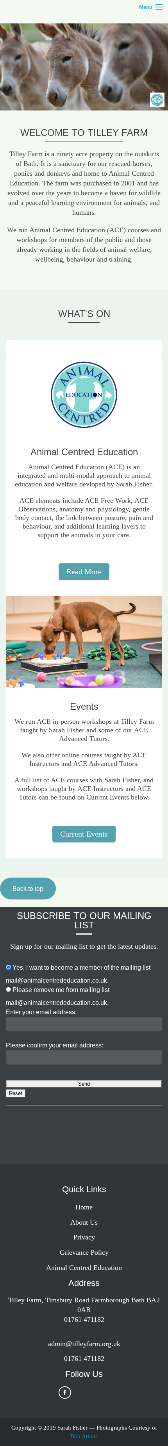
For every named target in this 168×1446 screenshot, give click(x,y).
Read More (84, 571)
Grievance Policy (84, 1252)
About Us (84, 1222)
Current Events (84, 834)
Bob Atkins (84, 1436)
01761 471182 (84, 1358)
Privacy (84, 1237)
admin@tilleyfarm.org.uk (84, 1344)
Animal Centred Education (84, 1267)
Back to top (28, 888)
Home (84, 1207)
